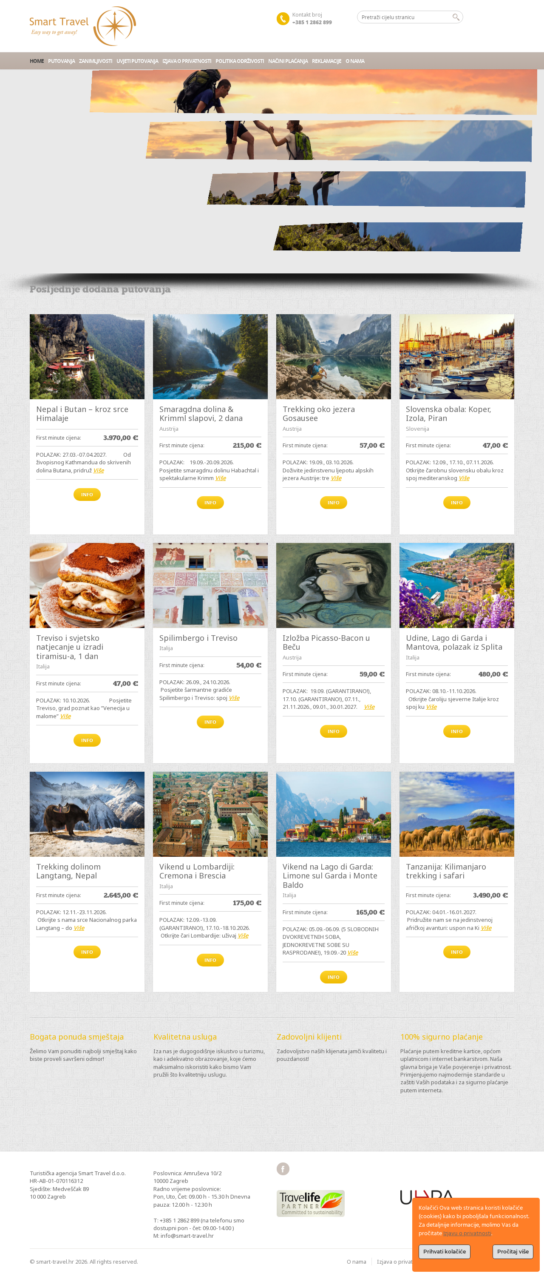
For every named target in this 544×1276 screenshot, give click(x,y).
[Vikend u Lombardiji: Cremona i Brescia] (210, 814)
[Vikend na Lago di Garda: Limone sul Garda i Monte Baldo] (333, 814)
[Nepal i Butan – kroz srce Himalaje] (87, 356)
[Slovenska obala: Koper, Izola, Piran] (457, 356)
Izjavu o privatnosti (467, 1234)
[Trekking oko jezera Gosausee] (333, 356)
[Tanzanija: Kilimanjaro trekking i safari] (457, 814)
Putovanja (61, 61)
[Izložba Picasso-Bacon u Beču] (333, 585)
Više (98, 470)
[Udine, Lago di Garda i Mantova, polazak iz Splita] (457, 585)
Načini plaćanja (288, 61)
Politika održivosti (239, 61)
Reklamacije (326, 61)
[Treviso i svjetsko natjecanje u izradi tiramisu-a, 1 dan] (87, 585)
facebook (283, 1168)
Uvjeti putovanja (137, 61)
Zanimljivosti (95, 61)
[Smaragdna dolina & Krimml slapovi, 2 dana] (210, 356)
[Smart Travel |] (83, 26)
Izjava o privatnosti (186, 61)
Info (87, 494)
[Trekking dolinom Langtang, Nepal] (87, 814)
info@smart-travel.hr (187, 1235)
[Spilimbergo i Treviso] (210, 585)
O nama (355, 61)
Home (37, 61)
